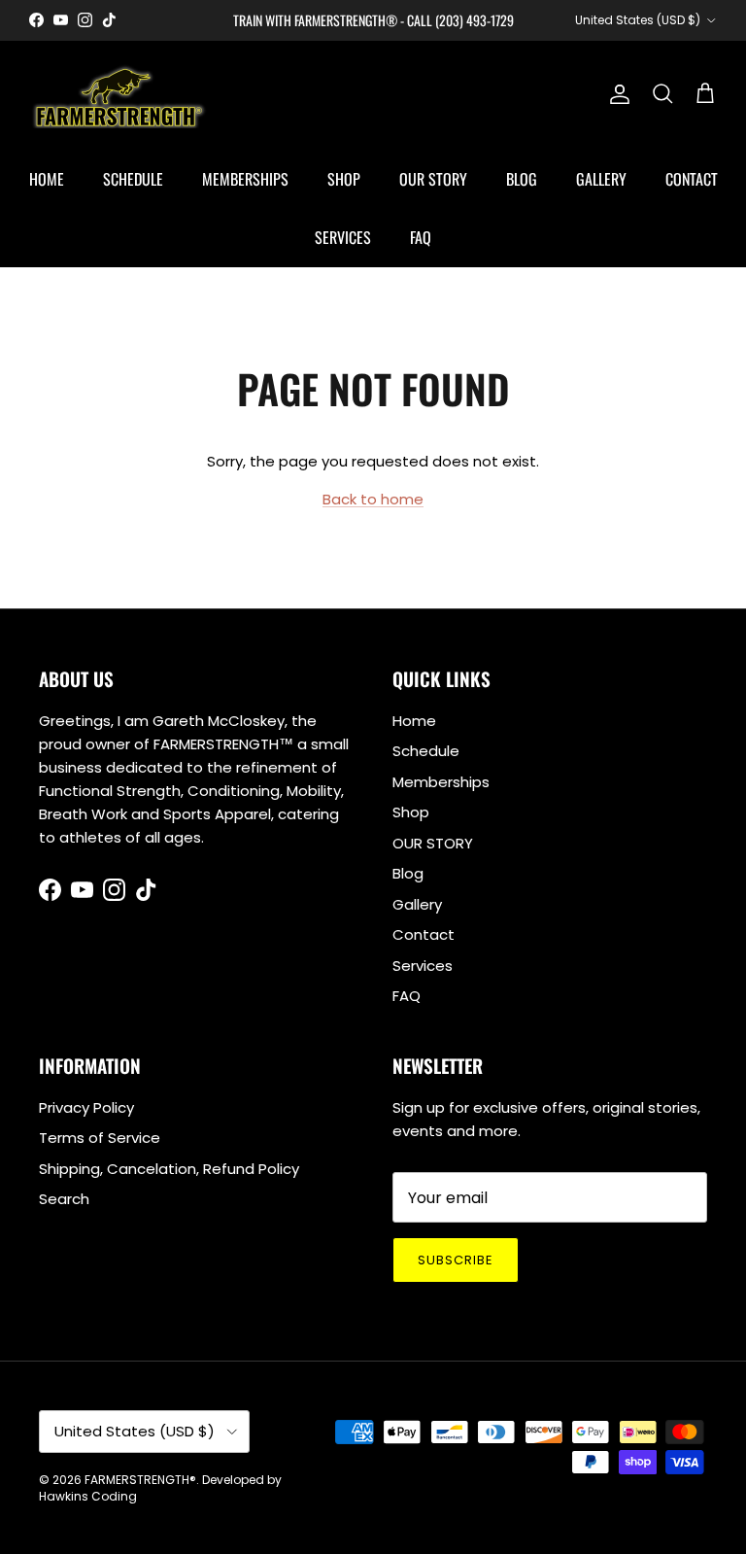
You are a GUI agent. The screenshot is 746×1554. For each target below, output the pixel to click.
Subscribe (455, 1260)
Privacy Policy (86, 1107)
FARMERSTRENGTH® (140, 1479)
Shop (343, 178)
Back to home (373, 499)
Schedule (133, 178)
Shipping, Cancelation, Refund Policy (169, 1168)
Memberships (245, 178)
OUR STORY (433, 178)
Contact (691, 178)
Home (46, 178)
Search (64, 1199)
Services (343, 237)
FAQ (420, 237)
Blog (521, 178)
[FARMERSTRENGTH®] (119, 94)
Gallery (601, 178)
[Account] (615, 94)
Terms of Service (99, 1137)
